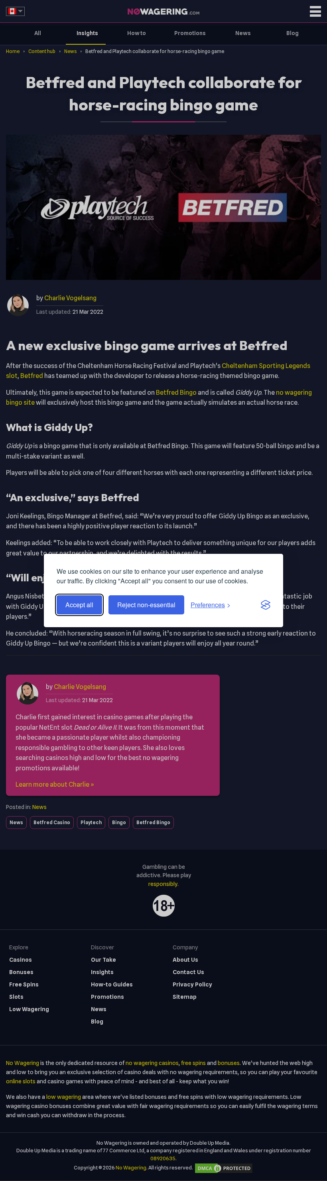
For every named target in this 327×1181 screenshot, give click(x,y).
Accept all (79, 604)
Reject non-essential (146, 604)
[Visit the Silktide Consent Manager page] (265, 605)
